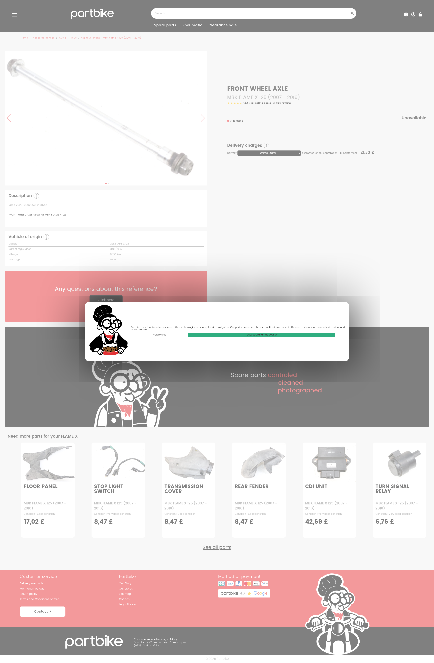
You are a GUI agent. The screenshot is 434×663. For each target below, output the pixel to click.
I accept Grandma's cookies (262, 335)
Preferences (159, 335)
